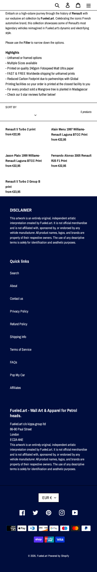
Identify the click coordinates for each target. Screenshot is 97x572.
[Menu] (88, 5)
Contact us (16, 298)
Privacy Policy (19, 311)
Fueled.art (42, 556)
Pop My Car (17, 375)
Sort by (11, 107)
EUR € (47, 497)
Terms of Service (20, 349)
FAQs (13, 362)
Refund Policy (18, 324)
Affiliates (15, 387)
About (13, 286)
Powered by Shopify (58, 556)
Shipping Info (18, 336)
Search (14, 273)
